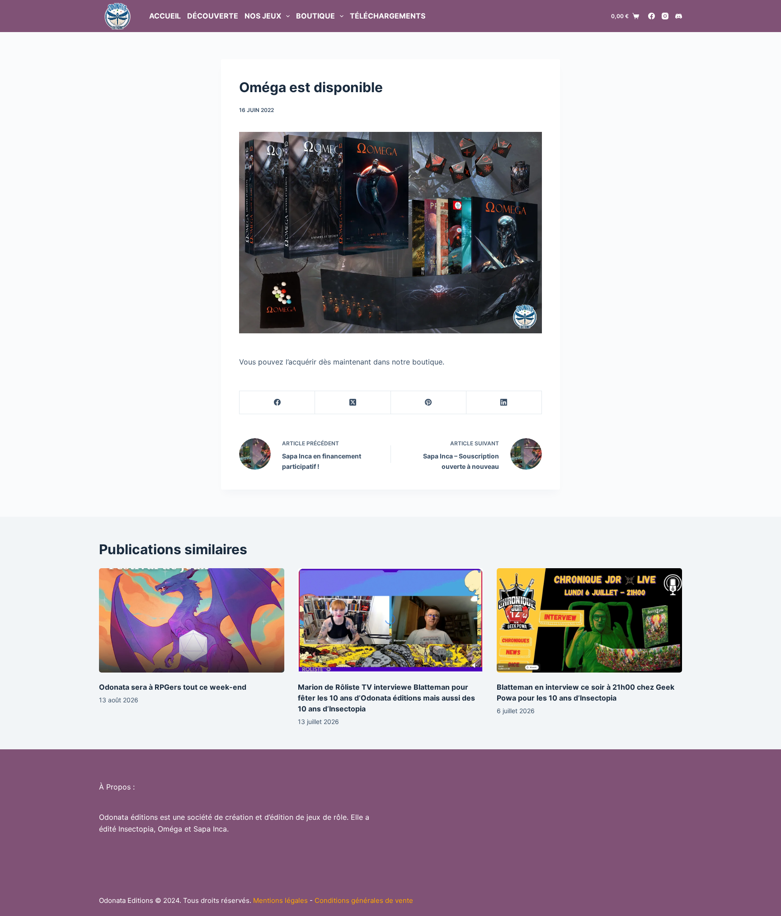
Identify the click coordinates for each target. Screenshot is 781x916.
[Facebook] (651, 16)
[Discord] (678, 16)
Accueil (165, 15)
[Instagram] (665, 16)
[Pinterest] (428, 402)
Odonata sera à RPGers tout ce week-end (172, 687)
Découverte (212, 15)
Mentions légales (280, 900)
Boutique (315, 15)
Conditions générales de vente (364, 900)
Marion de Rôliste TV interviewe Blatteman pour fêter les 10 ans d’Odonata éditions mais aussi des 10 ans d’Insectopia (386, 697)
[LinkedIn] (504, 402)
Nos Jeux (263, 15)
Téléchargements (387, 15)
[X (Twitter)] (352, 402)
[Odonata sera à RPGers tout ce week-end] (191, 620)
